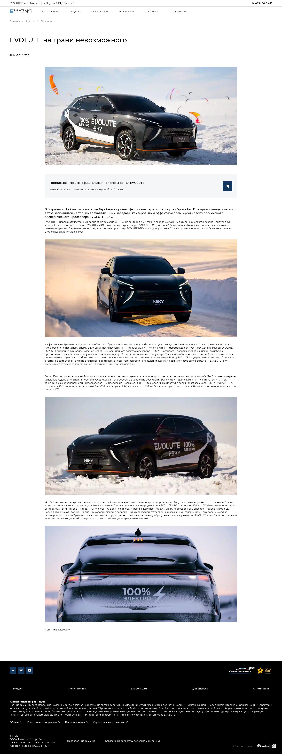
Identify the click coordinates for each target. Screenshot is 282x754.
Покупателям (100, 11)
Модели (75, 11)
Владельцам (126, 11)
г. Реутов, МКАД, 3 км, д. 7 (59, 3)
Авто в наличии (49, 11)
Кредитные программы (42, 722)
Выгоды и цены (75, 722)
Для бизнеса (153, 11)
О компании (179, 11)
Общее (14, 722)
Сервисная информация (108, 722)
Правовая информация (81, 740)
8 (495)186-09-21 (262, 3)
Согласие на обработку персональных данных (132, 740)
